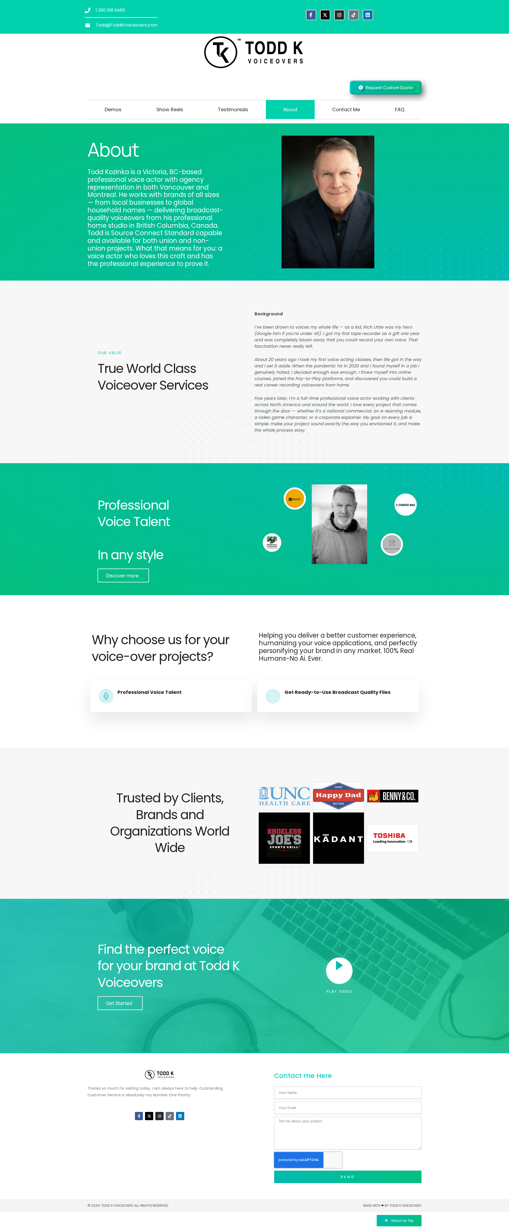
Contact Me (346, 109)
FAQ (399, 109)
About (290, 109)
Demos (113, 109)
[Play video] (339, 970)
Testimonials (233, 109)
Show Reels (169, 109)
